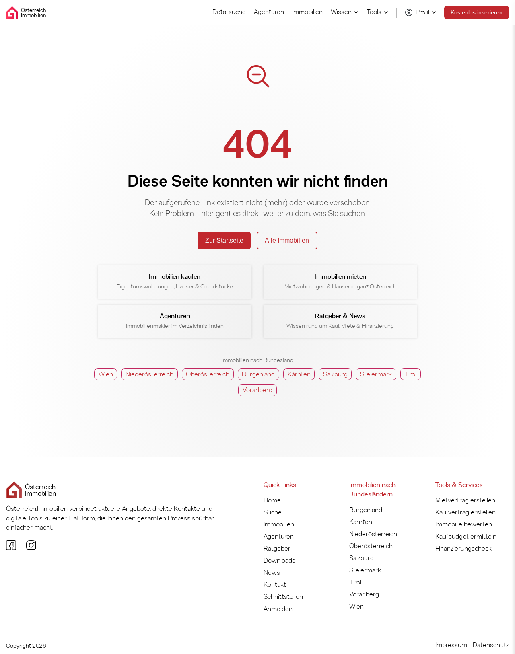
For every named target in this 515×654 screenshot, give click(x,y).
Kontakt (275, 585)
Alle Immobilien (287, 240)
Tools (374, 12)
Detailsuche (229, 12)
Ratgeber (277, 549)
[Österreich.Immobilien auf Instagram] (31, 545)
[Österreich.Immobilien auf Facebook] (11, 545)
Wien (106, 375)
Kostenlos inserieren (477, 12)
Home (272, 501)
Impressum (451, 645)
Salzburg (335, 375)
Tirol (410, 375)
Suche (273, 513)
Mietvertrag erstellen (465, 501)
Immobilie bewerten (463, 525)
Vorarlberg (257, 390)
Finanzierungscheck (463, 549)
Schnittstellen (283, 597)
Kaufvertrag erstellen (465, 513)
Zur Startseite (224, 240)
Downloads (279, 561)
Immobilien (307, 12)
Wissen (341, 12)
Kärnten (299, 375)
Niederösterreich (149, 375)
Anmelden (278, 609)
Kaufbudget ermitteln (465, 537)
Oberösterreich (207, 375)
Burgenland (258, 375)
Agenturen (269, 12)
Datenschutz (491, 645)
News (272, 573)
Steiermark (376, 375)
